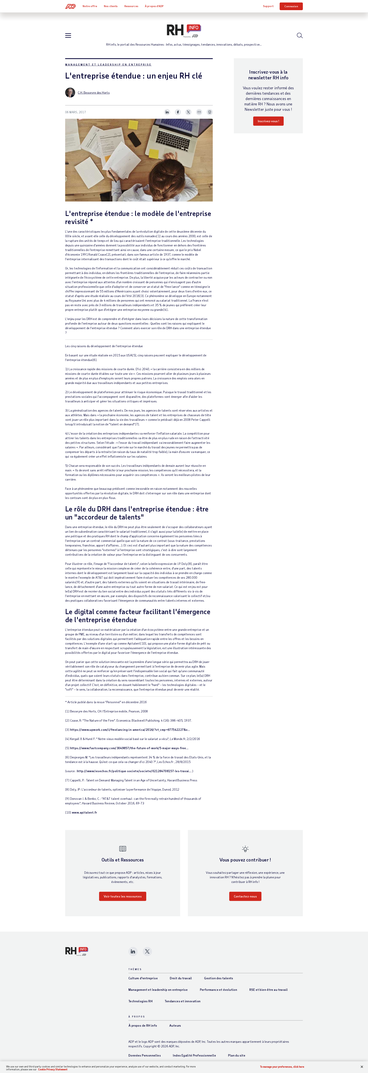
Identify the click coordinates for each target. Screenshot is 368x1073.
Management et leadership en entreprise (108, 64)
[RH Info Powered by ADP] (184, 31)
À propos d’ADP (154, 6)
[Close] (362, 1067)
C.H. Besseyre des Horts (94, 92)
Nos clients (110, 6)
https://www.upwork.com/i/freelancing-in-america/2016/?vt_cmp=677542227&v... (130, 729)
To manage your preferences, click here (282, 1066)
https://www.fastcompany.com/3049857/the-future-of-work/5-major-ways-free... (129, 748)
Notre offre (90, 6)
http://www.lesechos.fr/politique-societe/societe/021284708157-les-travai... (134, 771)
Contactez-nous (245, 896)
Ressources (131, 6)
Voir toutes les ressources (123, 896)
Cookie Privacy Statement (52, 1069)
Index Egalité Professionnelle (194, 1055)
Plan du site (236, 1055)
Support (268, 6)
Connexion (291, 6)
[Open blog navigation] (68, 36)
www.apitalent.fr (84, 812)
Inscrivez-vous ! (268, 121)
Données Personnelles (144, 1055)
